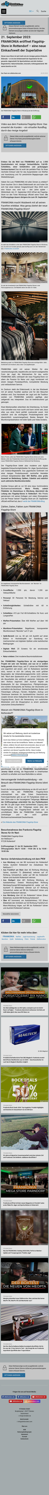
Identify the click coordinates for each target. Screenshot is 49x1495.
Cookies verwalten (13, 761)
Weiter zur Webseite (34, 761)
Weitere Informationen (19, 755)
